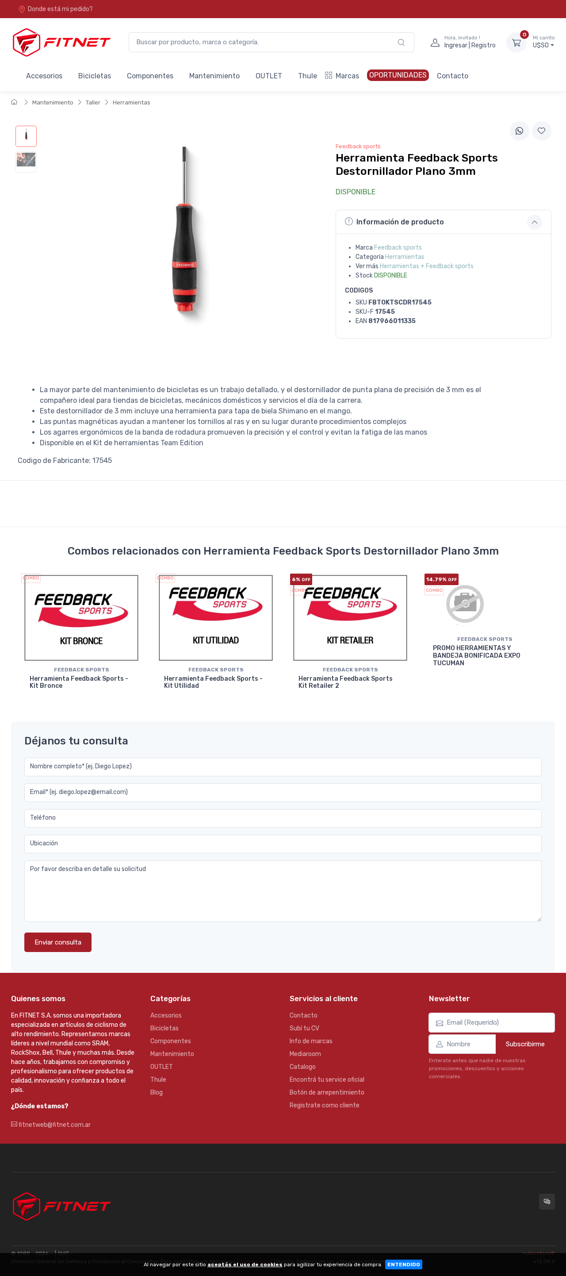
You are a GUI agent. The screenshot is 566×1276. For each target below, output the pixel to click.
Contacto (452, 76)
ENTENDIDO (403, 1264)
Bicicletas (94, 76)
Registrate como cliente (324, 1105)
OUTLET (269, 76)
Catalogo (303, 1067)
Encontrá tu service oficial (327, 1079)
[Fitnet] (61, 42)
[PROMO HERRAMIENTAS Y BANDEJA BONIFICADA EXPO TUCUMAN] (484, 603)
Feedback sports (398, 247)
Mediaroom (305, 1054)
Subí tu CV (304, 1028)
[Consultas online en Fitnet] (547, 1202)
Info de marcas (311, 1041)
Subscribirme (525, 1044)
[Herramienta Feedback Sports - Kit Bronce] (81, 618)
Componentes (150, 76)
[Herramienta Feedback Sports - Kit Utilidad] (215, 618)
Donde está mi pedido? (60, 9)
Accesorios (44, 76)
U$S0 (544, 42)
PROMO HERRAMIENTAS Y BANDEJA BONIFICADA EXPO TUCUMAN (476, 655)
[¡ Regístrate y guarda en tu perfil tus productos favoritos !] (541, 131)
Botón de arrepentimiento (327, 1092)
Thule (307, 76)
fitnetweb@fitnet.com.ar (54, 1125)
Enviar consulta (57, 942)
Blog (156, 1092)
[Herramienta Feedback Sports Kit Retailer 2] (350, 618)
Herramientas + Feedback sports (427, 266)
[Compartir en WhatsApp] (519, 131)
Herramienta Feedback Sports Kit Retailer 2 (345, 682)
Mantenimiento (214, 76)
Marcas (347, 76)
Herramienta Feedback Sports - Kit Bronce (79, 682)
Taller (93, 102)
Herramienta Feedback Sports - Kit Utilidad (213, 682)
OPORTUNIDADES (398, 75)
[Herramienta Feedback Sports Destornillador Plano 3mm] (26, 136)
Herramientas (131, 102)
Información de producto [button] (400, 222)
